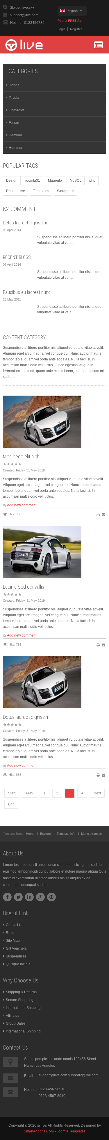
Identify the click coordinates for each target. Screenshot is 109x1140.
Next (97, 793)
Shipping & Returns (21, 992)
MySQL (75, 180)
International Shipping (23, 1008)
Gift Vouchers (16, 948)
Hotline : (30, 1090)
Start (11, 793)
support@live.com (24, 15)
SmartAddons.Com (39, 1131)
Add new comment (21, 505)
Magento (55, 180)
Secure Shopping (19, 1000)
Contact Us (14, 925)
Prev (29, 793)
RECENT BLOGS (17, 257)
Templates (41, 191)
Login (61, 29)
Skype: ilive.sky (22, 8)
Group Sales (16, 1023)
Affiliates (12, 1016)
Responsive (15, 191)
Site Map (13, 941)
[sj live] (29, 45)
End (11, 804)
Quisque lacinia (18, 964)
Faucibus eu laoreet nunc (27, 292)
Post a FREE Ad (70, 20)
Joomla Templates (71, 1131)
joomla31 (32, 180)
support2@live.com (83, 1075)
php (92, 180)
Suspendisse (16, 956)
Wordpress (65, 191)
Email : (29, 1076)
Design (11, 180)
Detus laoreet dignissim (25, 223)
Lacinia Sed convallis (23, 587)
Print (98, 514)
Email (104, 514)
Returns (12, 933)
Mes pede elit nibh (21, 456)
